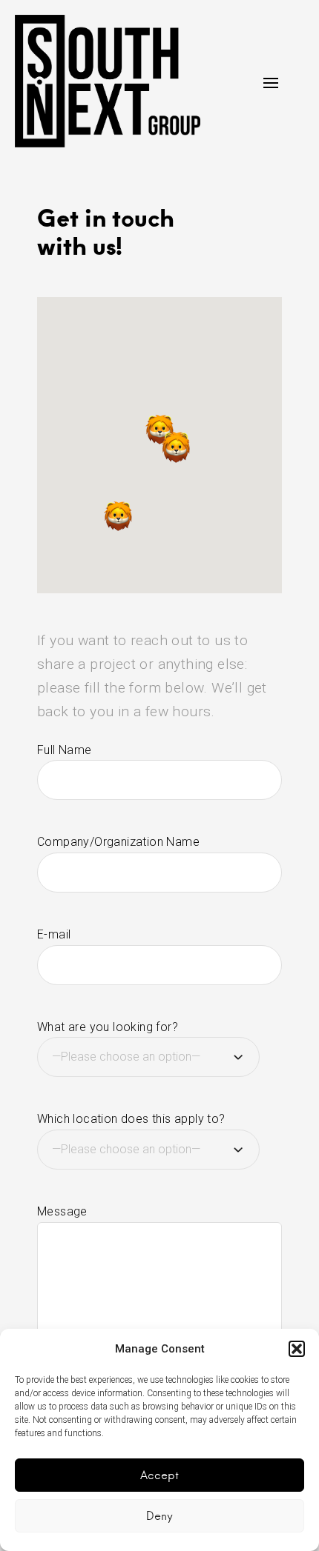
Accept (159, 1475)
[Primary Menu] (271, 83)
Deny (159, 1516)
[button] (296, 1348)
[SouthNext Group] (107, 81)
